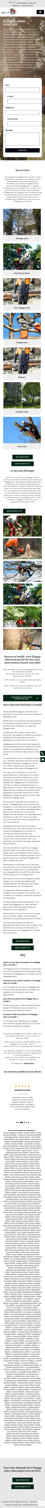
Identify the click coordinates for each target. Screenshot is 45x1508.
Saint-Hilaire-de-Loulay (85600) (23, 1221)
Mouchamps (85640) (25, 1281)
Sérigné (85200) (35, 1148)
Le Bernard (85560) (24, 1334)
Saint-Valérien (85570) (27, 1166)
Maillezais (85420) (29, 1296)
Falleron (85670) (10, 1396)
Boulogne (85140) (17, 1425)
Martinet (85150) (16, 1292)
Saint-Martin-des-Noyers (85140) (15, 1197)
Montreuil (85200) (17, 1285)
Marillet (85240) (16, 1294)
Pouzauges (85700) (34, 1259)
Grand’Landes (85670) (33, 1387)
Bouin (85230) (29, 1425)
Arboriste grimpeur (22, 273)
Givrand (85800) (9, 1389)
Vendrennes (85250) (34, 1135)
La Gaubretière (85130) (17, 1358)
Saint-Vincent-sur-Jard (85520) (27, 1161)
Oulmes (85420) (34, 1263)
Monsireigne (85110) (24, 1287)
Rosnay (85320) (17, 1254)
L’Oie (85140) (14, 1303)
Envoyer (22, 150)
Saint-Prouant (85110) (17, 1174)
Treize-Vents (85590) (22, 1139)
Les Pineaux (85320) (30, 1309)
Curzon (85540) (28, 1398)
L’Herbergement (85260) (13, 1309)
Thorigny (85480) (17, 1143)
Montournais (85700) (32, 1285)
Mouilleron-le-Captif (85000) (21, 1279)
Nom (8, 85)
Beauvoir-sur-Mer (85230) (28, 1431)
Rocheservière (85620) (11, 1256)
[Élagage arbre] (22, 326)
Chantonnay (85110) (17, 1411)
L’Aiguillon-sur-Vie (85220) (15, 1338)
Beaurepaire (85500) (13, 1433)
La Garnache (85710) (34, 1358)
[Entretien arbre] (22, 395)
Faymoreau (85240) (33, 1394)
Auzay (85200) (28, 1440)
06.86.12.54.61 (27, 6)
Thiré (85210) (28, 1143)
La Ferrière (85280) (27, 1360)
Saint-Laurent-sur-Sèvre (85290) (15, 1205)
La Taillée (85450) (31, 1343)
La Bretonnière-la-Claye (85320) (29, 1378)
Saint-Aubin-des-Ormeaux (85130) (17, 1250)
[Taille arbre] (22, 430)
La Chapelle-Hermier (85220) (20, 1369)
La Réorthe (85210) (30, 1345)
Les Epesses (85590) (33, 1316)
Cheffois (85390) (17, 1402)
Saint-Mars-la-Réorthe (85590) (21, 1201)
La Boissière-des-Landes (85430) (16, 1380)
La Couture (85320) (28, 1363)
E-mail (10, 96)
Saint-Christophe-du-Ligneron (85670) (20, 1243)
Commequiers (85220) (29, 1400)
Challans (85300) (34, 1414)
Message (9, 130)
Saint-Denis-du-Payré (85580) (17, 1239)
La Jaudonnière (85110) (20, 1354)
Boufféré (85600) (24, 1427)
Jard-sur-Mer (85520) (27, 1385)
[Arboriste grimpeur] (22, 256)
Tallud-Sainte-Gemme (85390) (30, 1146)
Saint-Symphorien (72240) (25, 1168)
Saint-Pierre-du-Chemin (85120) (23, 1177)
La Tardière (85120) (17, 1343)
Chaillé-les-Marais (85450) (14, 1418)
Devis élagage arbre (22, 308)
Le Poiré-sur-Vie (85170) (24, 1323)
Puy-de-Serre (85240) (18, 1259)
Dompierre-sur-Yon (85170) (27, 1396)
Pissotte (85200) (22, 1261)
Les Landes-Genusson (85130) (20, 1314)
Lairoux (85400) (33, 1336)
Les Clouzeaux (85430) (12, 1318)
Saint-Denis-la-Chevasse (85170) (28, 1236)
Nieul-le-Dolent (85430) (19, 1272)
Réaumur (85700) (27, 1256)
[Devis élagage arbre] (22, 291)
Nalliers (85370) (10, 1274)
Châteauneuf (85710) (19, 1407)
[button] (16, 1122)
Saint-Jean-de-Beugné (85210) (25, 1212)
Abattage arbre (22, 238)
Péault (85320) (10, 1263)
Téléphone (10, 108)
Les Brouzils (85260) (18, 1321)
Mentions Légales (36, 1502)
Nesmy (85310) (34, 1272)
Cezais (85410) (29, 1418)
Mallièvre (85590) (16, 1296)
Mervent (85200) (25, 1290)
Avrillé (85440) (17, 1440)
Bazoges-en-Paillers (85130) (22, 1438)
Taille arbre (22, 447)
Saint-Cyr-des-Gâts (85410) (30, 1241)
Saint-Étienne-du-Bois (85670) (15, 1234)
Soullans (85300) (9, 1148)
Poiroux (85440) (9, 1261)
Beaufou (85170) (18, 1436)
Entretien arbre (22, 412)
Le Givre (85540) (17, 1329)
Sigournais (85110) (22, 1148)
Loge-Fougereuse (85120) (28, 1303)
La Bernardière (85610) (25, 1383)
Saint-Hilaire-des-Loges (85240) (23, 1217)
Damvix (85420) (16, 1398)
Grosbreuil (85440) (17, 1387)
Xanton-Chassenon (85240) (13, 1132)
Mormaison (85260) (26, 1283)
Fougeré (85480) (18, 1391)
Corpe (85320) (15, 1400)
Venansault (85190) (11, 1137)
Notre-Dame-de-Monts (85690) (25, 1267)
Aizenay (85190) (25, 1445)
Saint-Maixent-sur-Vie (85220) (29, 1203)
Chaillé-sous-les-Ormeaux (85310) (28, 1416)
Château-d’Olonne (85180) (22, 1409)
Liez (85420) (17, 1307)
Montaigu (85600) (10, 1287)
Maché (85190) (17, 1298)
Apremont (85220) (17, 1442)
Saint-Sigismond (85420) (19, 1172)
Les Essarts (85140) (18, 1316)
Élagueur (22, 377)
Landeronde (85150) (19, 1336)
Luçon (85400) (28, 1298)
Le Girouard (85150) (31, 1329)
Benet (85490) (27, 1429)
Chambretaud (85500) (19, 1414)
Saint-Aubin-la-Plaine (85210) (28, 1248)
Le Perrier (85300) (25, 1325)
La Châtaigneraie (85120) (30, 1365)
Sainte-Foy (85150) (22, 1157)
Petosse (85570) (35, 1261)
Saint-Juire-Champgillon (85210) (16, 1210)
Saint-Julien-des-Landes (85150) (28, 1208)
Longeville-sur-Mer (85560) (22, 1301)
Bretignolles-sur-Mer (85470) (25, 1420)
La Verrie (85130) (18, 1340)
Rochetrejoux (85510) (31, 1254)
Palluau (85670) (22, 1263)
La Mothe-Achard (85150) (20, 1349)
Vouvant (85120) (29, 1132)
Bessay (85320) (16, 1429)
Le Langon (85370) (18, 1327)
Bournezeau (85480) (25, 1422)
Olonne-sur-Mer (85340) (14, 1265)
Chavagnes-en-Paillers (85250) (22, 1405)
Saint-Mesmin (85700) (13, 1188)
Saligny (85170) (26, 1150)
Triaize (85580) (8, 1139)
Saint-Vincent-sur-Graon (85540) (17, 1163)
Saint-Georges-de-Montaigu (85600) (23, 1230)
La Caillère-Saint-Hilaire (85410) (24, 1376)
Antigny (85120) (29, 1442)
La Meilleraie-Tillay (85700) (20, 1352)
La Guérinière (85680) (20, 1356)
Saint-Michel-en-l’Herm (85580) (28, 1186)
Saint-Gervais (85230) (32, 1223)
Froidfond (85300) (23, 1389)
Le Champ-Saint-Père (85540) (28, 1332)
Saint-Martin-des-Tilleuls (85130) (28, 1194)
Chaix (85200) (10, 1416)
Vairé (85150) (35, 1137)
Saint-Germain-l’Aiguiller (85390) (15, 1225)
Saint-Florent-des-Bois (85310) (28, 1232)
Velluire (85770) (24, 1137)
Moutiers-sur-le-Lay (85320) (14, 1276)
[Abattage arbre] (22, 222)
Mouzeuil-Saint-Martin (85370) (28, 1274)
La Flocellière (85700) (11, 1360)
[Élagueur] (22, 360)
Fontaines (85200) (18, 1394)
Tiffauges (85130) (17, 1141)
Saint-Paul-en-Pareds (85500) (23, 1181)
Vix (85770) (22, 1135)
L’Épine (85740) (32, 1321)
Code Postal (13, 119)
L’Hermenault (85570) (30, 1307)
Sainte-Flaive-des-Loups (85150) (22, 1159)
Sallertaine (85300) (14, 1150)
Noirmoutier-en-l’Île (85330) (16, 1270)
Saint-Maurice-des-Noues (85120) (23, 1190)
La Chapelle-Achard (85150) (27, 1371)
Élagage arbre (22, 342)
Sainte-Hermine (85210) (18, 1155)
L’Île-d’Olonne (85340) (24, 1305)
